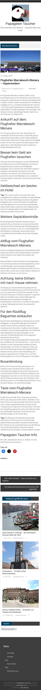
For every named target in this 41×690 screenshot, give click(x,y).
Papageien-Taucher (20, 24)
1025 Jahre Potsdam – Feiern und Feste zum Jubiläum (19, 480)
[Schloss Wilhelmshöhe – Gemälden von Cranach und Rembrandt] (20, 594)
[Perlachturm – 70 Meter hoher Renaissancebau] (20, 555)
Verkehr (4, 91)
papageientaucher (18, 538)
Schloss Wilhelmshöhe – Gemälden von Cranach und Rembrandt (18, 611)
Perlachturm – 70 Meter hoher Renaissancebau (14, 572)
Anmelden (10, 653)
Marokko (3, 69)
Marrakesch (12, 69)
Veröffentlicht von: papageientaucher (12, 88)
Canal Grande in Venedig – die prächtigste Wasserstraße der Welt (19, 534)
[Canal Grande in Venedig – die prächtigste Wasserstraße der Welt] (20, 516)
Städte (21, 69)
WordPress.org (12, 671)
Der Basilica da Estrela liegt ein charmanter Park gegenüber (22, 488)
